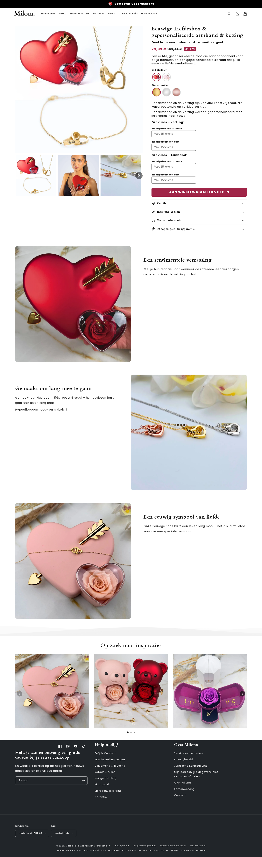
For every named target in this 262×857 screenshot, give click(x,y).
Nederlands (62, 833)
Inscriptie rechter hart (166, 128)
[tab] (127, 732)
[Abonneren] (83, 780)
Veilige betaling (105, 778)
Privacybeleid (183, 759)
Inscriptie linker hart (165, 141)
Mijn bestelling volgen (110, 759)
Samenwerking (184, 789)
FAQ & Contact (105, 753)
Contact (180, 795)
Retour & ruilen (105, 772)
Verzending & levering (110, 765)
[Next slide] (242, 693)
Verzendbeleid (198, 845)
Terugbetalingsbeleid (144, 845)
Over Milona (182, 782)
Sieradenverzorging (108, 791)
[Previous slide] (19, 693)
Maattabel (102, 784)
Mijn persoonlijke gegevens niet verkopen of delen (196, 774)
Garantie (101, 797)
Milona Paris (72, 845)
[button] (229, 14)
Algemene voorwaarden (173, 845)
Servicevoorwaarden (188, 753)
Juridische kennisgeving (190, 765)
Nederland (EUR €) (30, 833)
